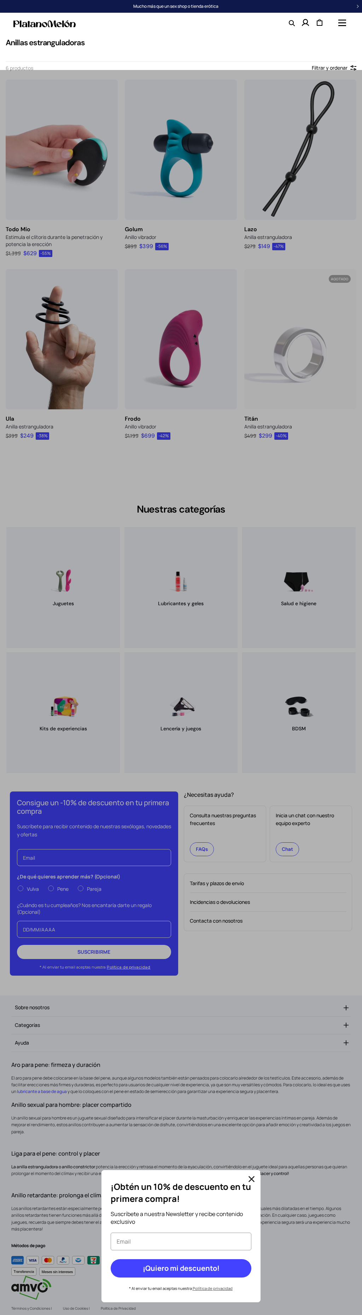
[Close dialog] (251, 1179)
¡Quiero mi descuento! (181, 1268)
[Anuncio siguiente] (358, 6)
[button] (341, 23)
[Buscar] (291, 23)
